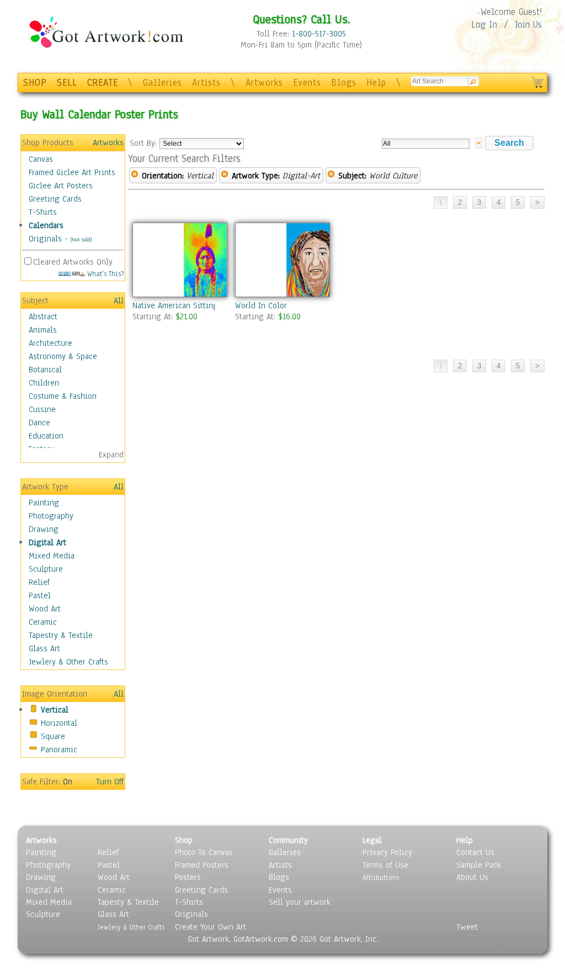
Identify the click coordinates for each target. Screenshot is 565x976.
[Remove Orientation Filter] (134, 175)
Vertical (54, 709)
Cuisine (42, 409)
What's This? (104, 273)
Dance (39, 422)
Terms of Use (385, 865)
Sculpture (46, 568)
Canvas (41, 159)
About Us (472, 877)
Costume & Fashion (63, 396)
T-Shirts (43, 212)
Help (376, 82)
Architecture (50, 343)
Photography (51, 515)
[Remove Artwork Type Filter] (224, 175)
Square (53, 736)
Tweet (467, 926)
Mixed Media (51, 555)
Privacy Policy (387, 852)
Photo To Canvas (204, 852)
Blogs (343, 82)
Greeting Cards (55, 198)
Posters (188, 877)
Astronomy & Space (63, 356)
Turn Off (110, 781)
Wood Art (45, 608)
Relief (39, 582)
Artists (206, 82)
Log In (484, 24)
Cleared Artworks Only (73, 261)
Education (46, 435)
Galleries (162, 82)
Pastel (40, 595)
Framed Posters (201, 865)
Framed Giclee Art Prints (72, 172)
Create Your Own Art (210, 926)
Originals (45, 238)
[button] (509, 143)
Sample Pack (478, 865)
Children (44, 382)
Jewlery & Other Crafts (68, 661)
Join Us (528, 24)
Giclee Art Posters (61, 185)
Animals (43, 329)
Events (307, 82)
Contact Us (475, 852)
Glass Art (44, 648)
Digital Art (47, 542)
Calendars (46, 225)
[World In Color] (282, 260)
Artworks (264, 82)
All (119, 300)
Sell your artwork (300, 902)
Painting (44, 502)
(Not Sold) (81, 239)
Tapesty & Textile (128, 902)
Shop (184, 840)
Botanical (45, 369)
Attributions (381, 877)
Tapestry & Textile (61, 635)
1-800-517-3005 (319, 33)
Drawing (43, 529)
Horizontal (59, 723)
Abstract (43, 316)
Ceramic (43, 621)
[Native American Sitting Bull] (179, 260)
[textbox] (426, 144)
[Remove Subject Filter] (331, 175)
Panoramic (59, 749)
